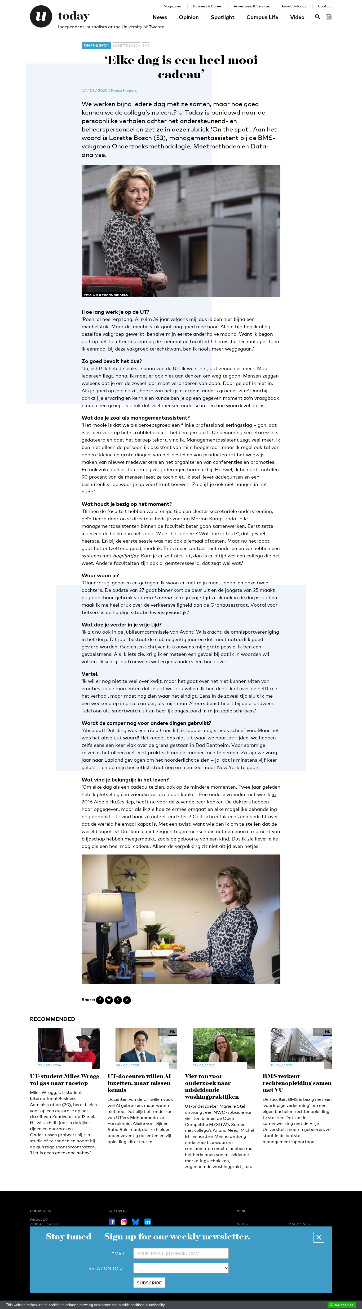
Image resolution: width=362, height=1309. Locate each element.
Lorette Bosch (126, 45)
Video (297, 17)
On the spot (96, 45)
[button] (319, 1237)
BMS (145, 45)
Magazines (172, 6)
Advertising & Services (252, 6)
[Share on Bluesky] (109, 1000)
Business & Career (207, 6)
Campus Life (262, 17)
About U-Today (293, 6)
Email (118, 1253)
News (160, 17)
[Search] (329, 17)
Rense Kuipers (124, 90)
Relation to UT (107, 1268)
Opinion (189, 17)
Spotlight (223, 17)
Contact (325, 6)
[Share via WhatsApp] (118, 1000)
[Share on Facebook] (100, 1000)
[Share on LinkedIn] (127, 1000)
